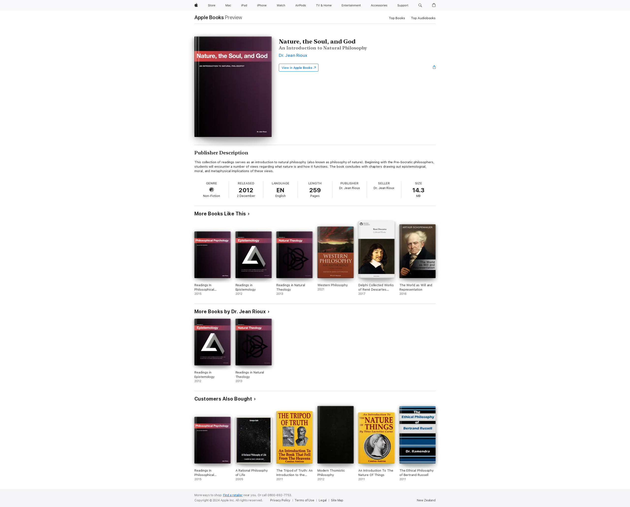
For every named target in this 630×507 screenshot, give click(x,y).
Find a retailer (233, 495)
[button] (420, 5)
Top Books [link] (397, 18)
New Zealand (426, 500)
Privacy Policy (280, 500)
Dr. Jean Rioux (293, 55)
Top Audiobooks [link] (423, 18)
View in (297, 68)
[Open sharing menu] (434, 67)
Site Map (337, 500)
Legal (323, 500)
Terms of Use (304, 500)
